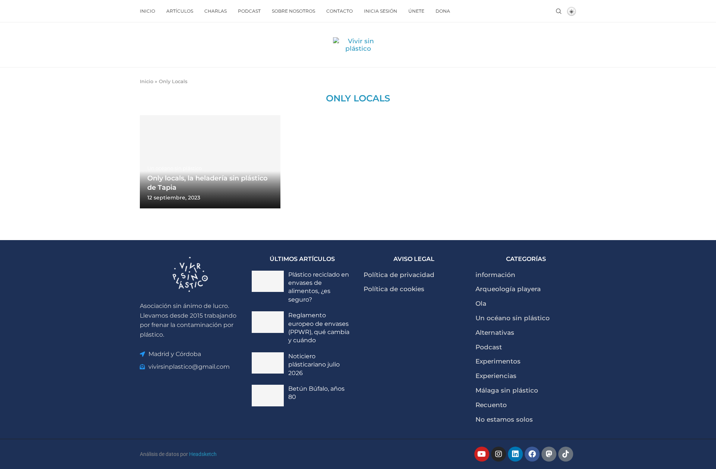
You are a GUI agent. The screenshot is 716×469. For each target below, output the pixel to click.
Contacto (339, 11)
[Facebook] (532, 454)
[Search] (558, 11)
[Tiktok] (565, 454)
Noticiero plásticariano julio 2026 (314, 365)
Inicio (147, 11)
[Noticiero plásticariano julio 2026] (268, 363)
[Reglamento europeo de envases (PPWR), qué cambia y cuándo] (268, 322)
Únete (416, 11)
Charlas (215, 11)
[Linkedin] (515, 454)
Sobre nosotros (293, 11)
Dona (443, 11)
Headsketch (203, 454)
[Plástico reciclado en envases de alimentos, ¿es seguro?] (268, 281)
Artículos (179, 11)
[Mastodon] (548, 454)
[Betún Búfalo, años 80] (268, 395)
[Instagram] (498, 454)
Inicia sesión (380, 11)
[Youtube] (481, 454)
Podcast (249, 11)
